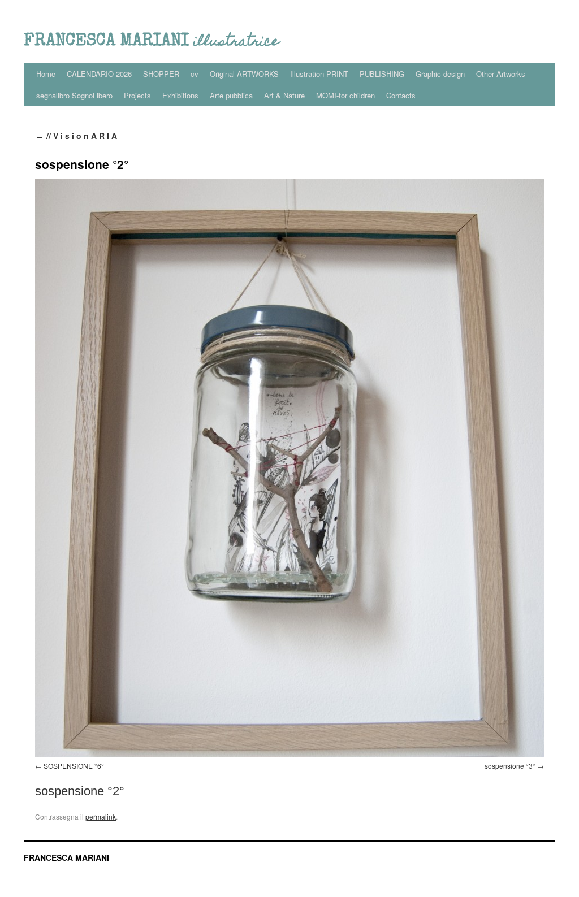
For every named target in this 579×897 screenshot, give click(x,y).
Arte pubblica (231, 95)
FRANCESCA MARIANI (66, 857)
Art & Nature (284, 95)
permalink (100, 816)
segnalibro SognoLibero (74, 95)
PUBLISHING (382, 73)
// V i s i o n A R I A (76, 135)
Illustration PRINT (319, 73)
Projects (137, 95)
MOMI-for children (345, 95)
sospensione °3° (510, 765)
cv (194, 73)
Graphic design (440, 73)
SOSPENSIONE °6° (74, 765)
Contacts (401, 95)
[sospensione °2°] (289, 468)
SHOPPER (161, 73)
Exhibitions (180, 95)
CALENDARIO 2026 (99, 73)
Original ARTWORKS (244, 73)
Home (45, 73)
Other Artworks (500, 73)
